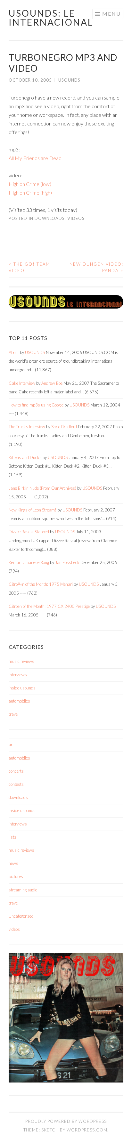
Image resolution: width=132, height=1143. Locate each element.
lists (12, 837)
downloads (50, 218)
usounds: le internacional (51, 18)
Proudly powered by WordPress (66, 1121)
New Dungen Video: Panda (96, 267)
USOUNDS (69, 80)
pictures (16, 876)
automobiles (19, 701)
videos (76, 218)
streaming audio (23, 889)
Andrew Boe (51, 383)
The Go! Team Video (29, 267)
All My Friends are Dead (35, 158)
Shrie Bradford (64, 426)
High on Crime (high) (30, 192)
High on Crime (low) (30, 184)
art (11, 744)
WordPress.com (87, 1129)
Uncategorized (21, 916)
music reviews (21, 661)
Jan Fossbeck (67, 562)
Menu (111, 14)
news (13, 863)
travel (14, 714)
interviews (18, 674)
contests (16, 784)
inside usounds (22, 687)
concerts (16, 771)
